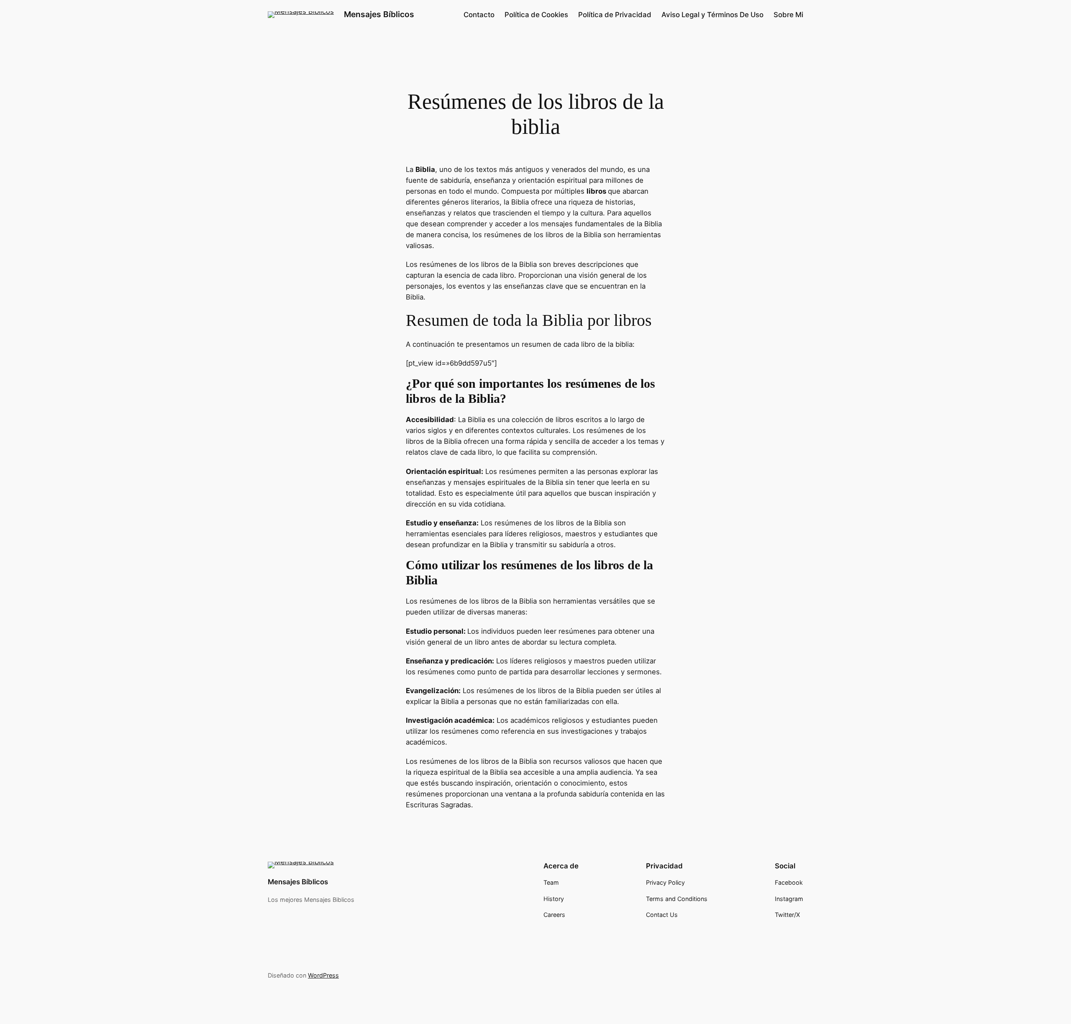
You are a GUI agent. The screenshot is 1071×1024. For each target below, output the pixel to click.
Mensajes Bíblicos (379, 14)
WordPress (323, 975)
